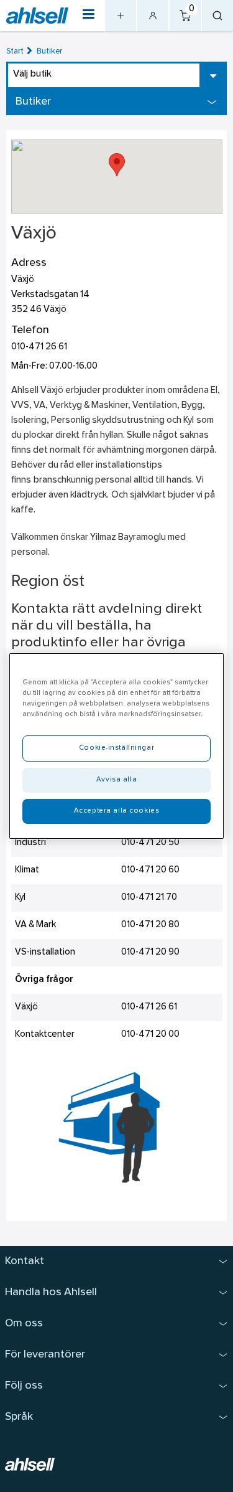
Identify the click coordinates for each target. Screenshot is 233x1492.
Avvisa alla (116, 780)
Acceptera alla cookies (117, 811)
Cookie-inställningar (116, 748)
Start (15, 51)
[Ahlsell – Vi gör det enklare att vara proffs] (37, 15)
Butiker (49, 51)
